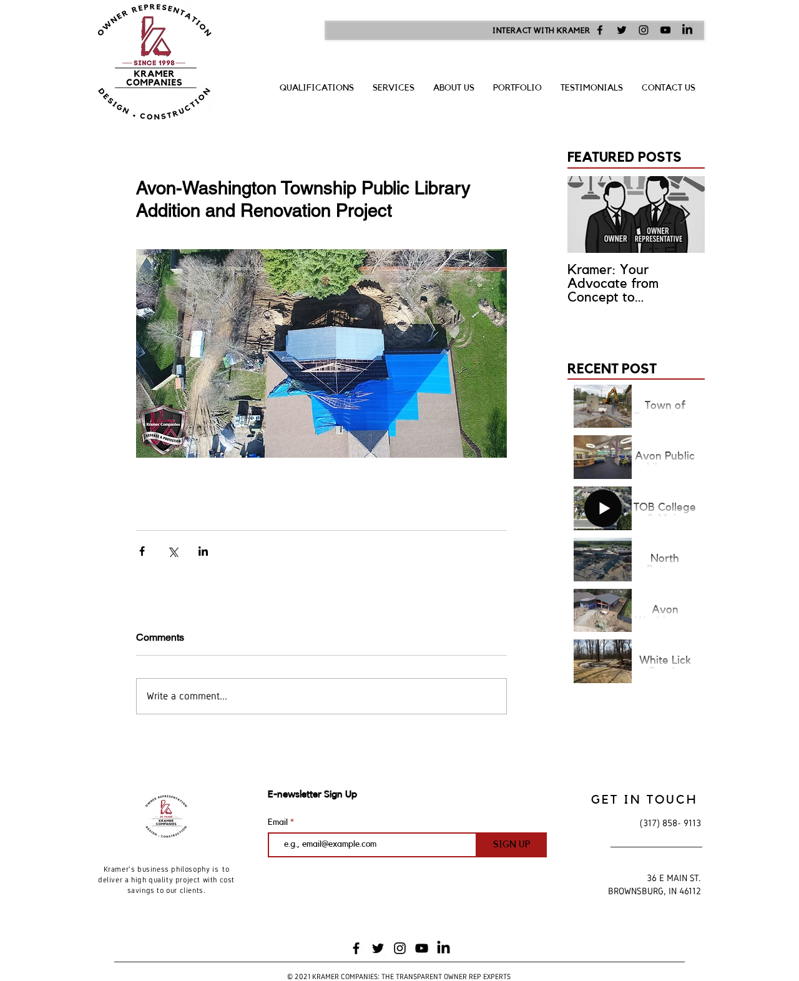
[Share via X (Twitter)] (173, 551)
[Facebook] (600, 30)
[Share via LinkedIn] (203, 551)
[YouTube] (665, 30)
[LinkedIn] (687, 30)
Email (279, 822)
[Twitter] (621, 30)
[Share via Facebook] (142, 551)
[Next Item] (684, 214)
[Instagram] (643, 30)
